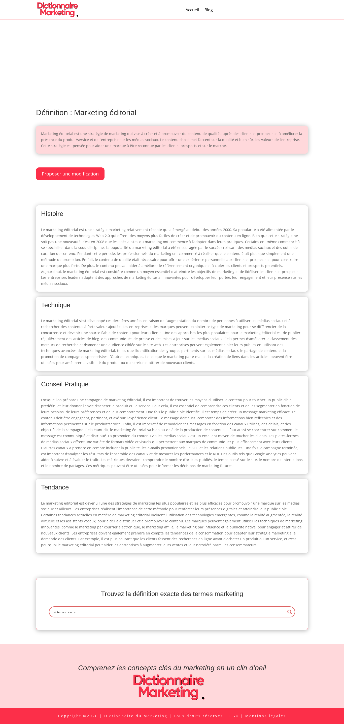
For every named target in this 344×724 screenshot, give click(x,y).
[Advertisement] (172, 57)
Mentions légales (265, 715)
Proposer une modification (70, 174)
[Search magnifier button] (289, 611)
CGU (235, 715)
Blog (208, 10)
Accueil (192, 10)
